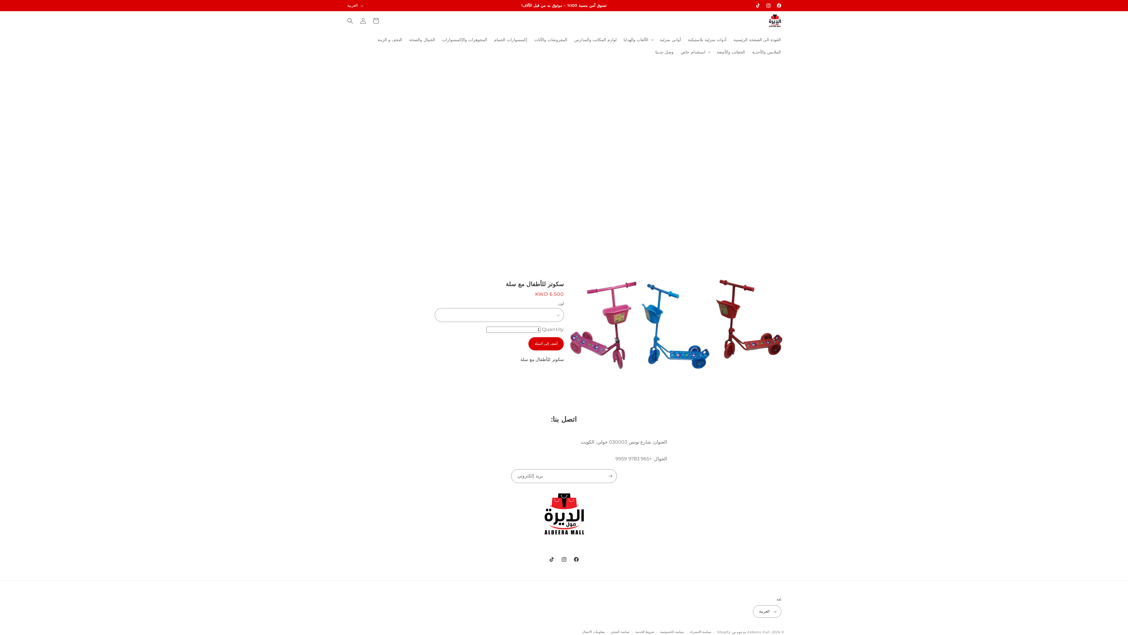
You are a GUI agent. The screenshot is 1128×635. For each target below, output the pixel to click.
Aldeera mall (758, 632)
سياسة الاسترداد (700, 632)
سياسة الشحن (620, 632)
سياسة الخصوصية (672, 632)
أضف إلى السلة (546, 343)
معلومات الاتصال (593, 632)
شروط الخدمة (644, 632)
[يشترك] (610, 476)
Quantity (553, 329)
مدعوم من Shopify (731, 632)
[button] (638, 40)
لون (561, 303)
